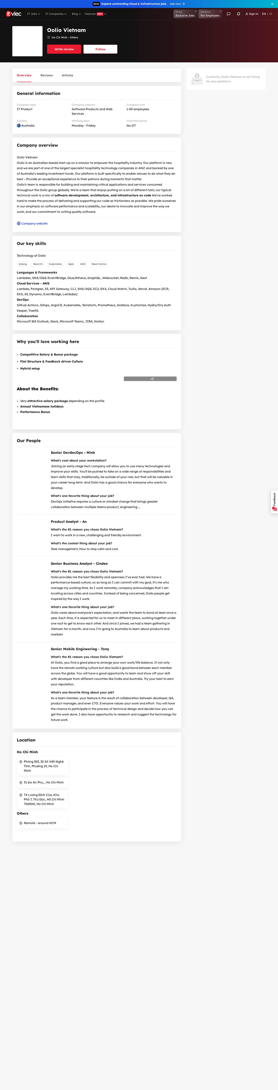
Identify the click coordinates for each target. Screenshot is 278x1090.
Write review (64, 49)
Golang (23, 264)
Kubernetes (55, 264)
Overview (24, 75)
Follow (101, 49)
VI (270, 13)
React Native (99, 264)
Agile (71, 264)
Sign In (253, 13)
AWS (82, 264)
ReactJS (38, 264)
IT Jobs (32, 13)
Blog (75, 13)
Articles (67, 75)
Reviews (46, 75)
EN (264, 13)
